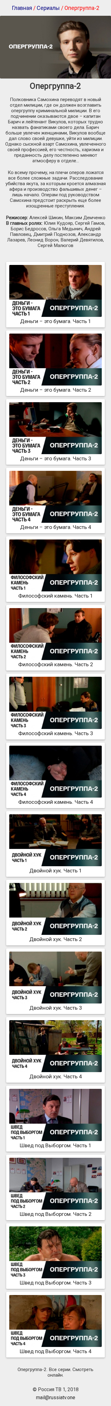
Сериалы (48, 8)
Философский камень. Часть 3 (55, 733)
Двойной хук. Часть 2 (55, 939)
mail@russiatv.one (55, 1397)
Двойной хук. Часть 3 (55, 1008)
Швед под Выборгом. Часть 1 (56, 1145)
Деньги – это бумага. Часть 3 (55, 458)
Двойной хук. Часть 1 (55, 870)
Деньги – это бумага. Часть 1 (55, 321)
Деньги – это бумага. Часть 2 (55, 390)
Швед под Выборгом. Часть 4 (56, 1351)
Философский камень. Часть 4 (55, 802)
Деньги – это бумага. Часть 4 (55, 527)
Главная (22, 8)
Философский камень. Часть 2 (55, 664)
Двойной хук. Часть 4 (55, 1076)
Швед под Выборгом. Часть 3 (56, 1283)
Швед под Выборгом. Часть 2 (56, 1214)
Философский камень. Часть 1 (55, 596)
